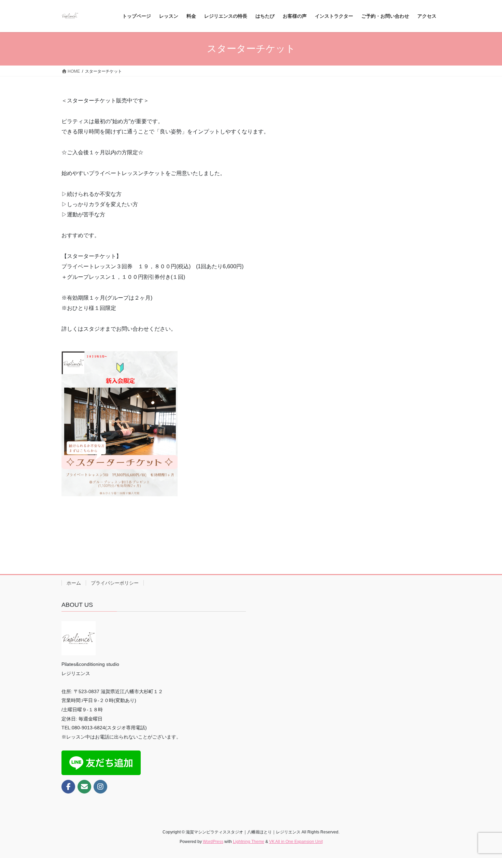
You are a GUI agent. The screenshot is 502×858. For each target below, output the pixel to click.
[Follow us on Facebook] (68, 786)
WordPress (213, 841)
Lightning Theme (248, 841)
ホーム (74, 583)
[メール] (84, 786)
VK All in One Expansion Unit (296, 841)
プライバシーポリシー (115, 583)
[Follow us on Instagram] (100, 786)
